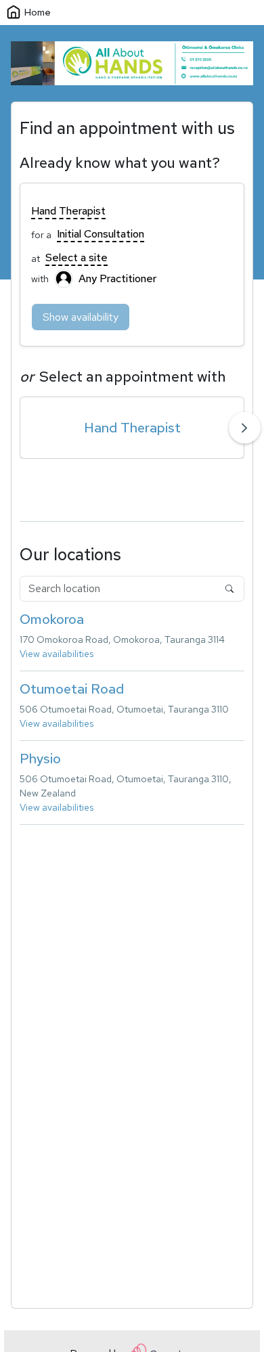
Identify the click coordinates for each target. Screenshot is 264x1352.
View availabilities (56, 654)
